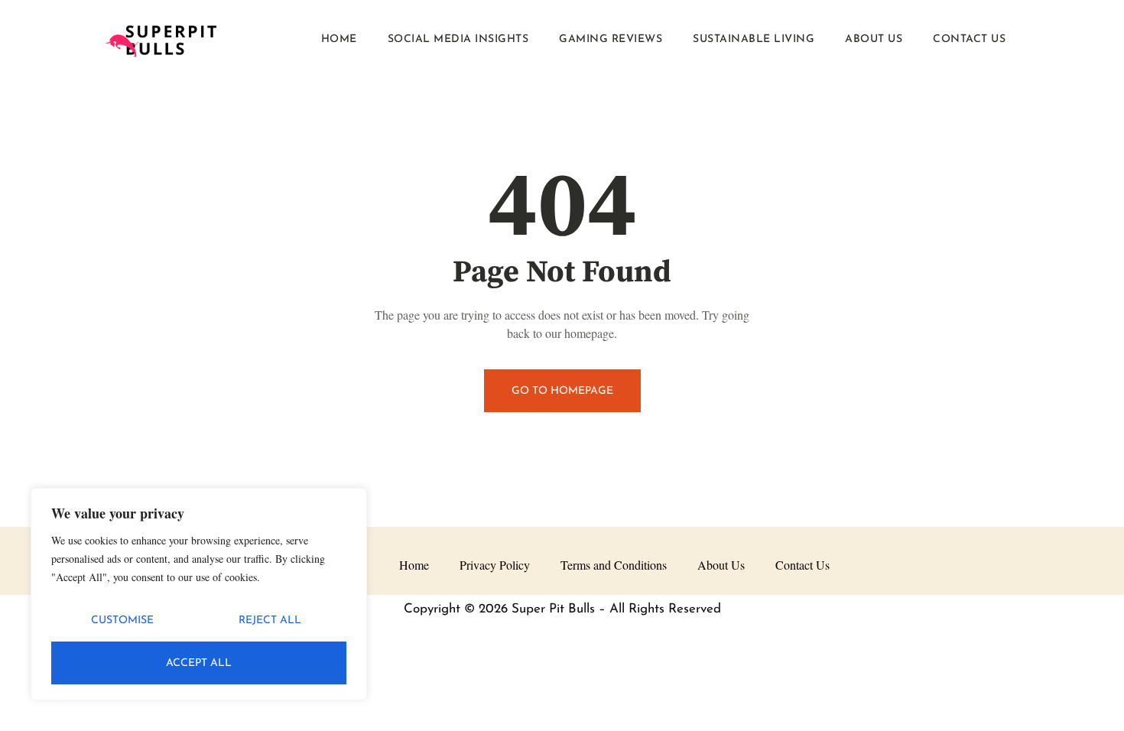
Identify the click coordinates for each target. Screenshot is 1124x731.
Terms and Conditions (613, 565)
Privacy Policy (495, 565)
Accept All (199, 663)
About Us (873, 39)
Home (339, 39)
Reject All (270, 620)
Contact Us (969, 39)
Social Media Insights (458, 39)
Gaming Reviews (610, 39)
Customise (122, 620)
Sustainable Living (753, 39)
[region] (199, 594)
